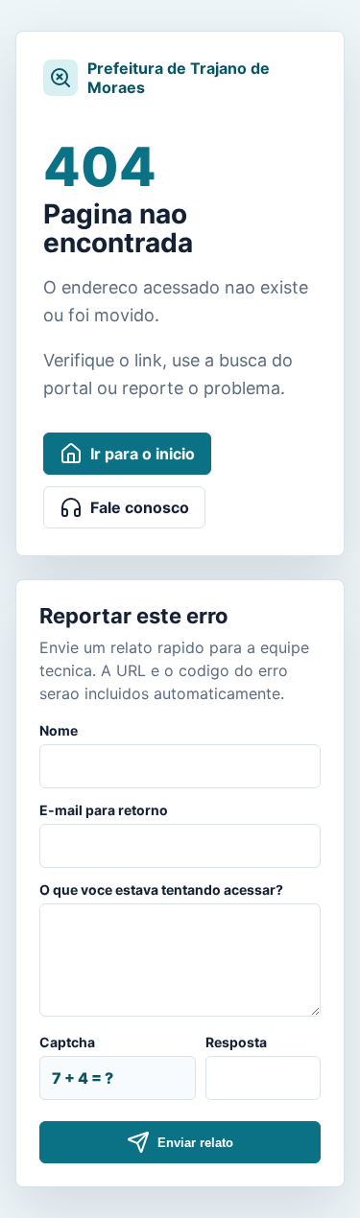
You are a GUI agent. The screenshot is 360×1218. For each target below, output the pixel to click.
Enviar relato (195, 1143)
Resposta (236, 1042)
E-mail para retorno (103, 810)
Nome (58, 730)
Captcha (67, 1042)
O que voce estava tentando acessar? (161, 889)
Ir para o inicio (142, 453)
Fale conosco (139, 507)
